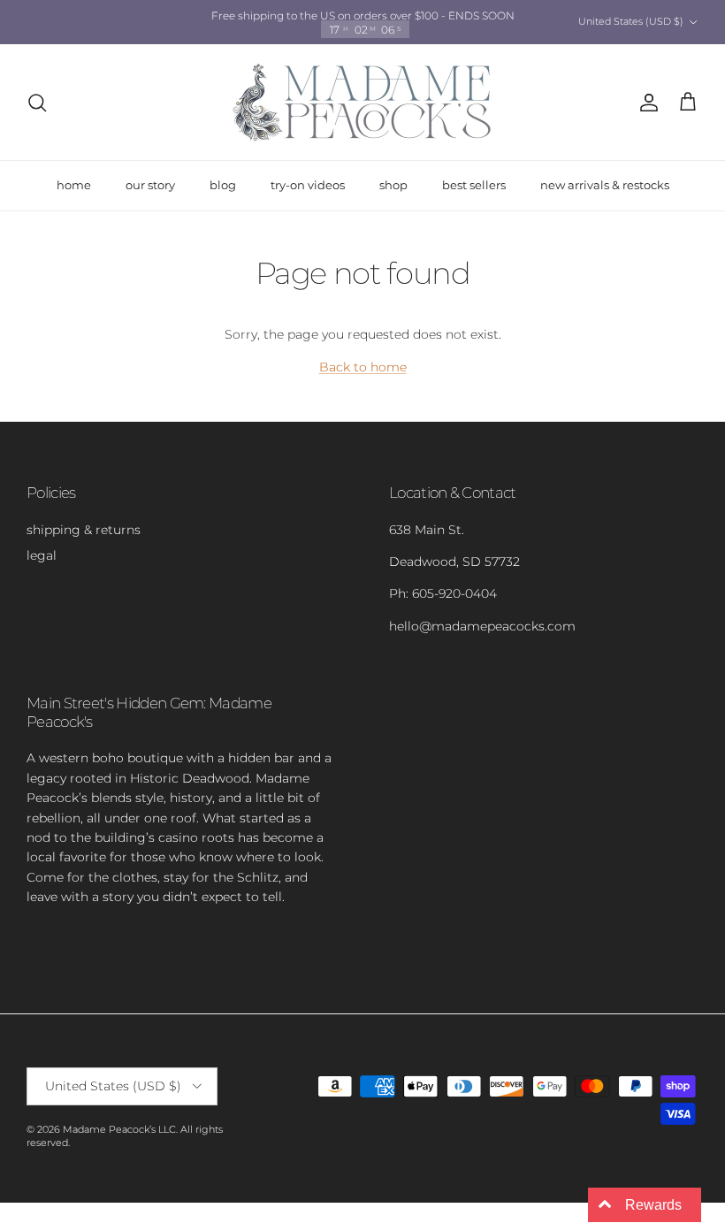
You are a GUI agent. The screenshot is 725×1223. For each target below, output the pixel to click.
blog (223, 185)
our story (150, 185)
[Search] (37, 102)
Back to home (363, 367)
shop (393, 185)
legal (42, 555)
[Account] (645, 102)
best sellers (474, 185)
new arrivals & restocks (604, 185)
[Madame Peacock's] (362, 102)
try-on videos (308, 185)
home (74, 185)
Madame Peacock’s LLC (119, 1129)
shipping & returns (84, 530)
